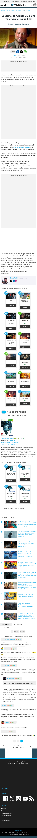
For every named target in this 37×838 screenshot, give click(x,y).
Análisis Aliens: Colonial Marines (9, 442)
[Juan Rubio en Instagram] (16, 281)
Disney (12, 1)
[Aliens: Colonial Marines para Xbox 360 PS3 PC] (7, 427)
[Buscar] (31, 5)
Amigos (6, 627)
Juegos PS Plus (19, 1)
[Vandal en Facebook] (5, 798)
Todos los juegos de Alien (8, 445)
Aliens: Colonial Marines (21, 147)
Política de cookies (5, 820)
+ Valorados (18, 624)
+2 (14, 665)
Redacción (3, 808)
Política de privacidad (6, 815)
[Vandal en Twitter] (12, 798)
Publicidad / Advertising (6, 813)
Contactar (3, 810)
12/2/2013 (12, 440)
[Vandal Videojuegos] (18, 5)
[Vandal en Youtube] (25, 798)
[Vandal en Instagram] (18, 798)
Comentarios (6, 624)
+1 (15, 649)
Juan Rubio (14, 55)
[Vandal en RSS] (31, 798)
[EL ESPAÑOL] (35, 5)
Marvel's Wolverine (27, 1)
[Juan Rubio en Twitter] (11, 281)
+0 (20, 639)
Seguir (3, 412)
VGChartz (3, 825)
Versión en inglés (18, 830)
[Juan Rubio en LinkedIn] (14, 281)
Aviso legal (3, 818)
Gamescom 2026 (6, 1)
